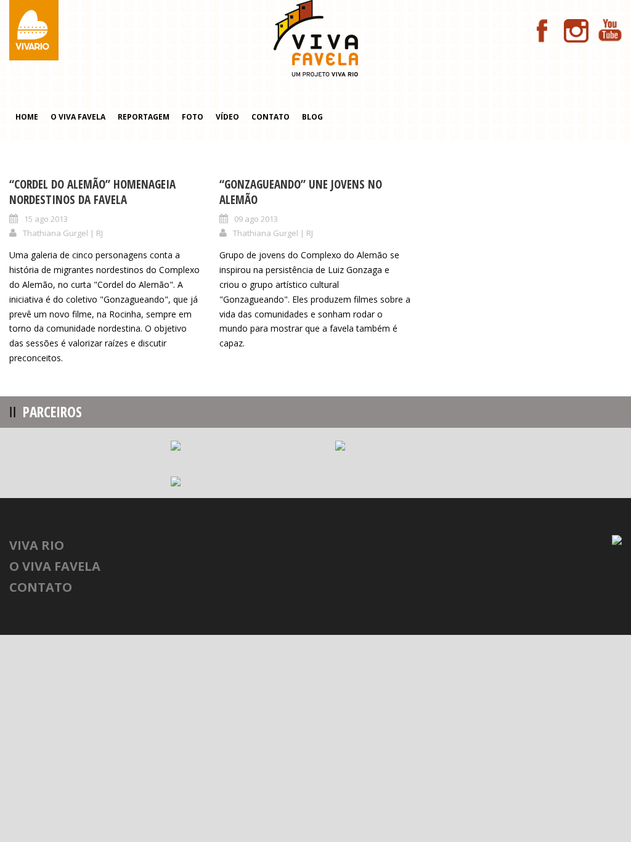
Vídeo (227, 117)
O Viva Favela (78, 117)
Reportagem (143, 117)
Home (26, 117)
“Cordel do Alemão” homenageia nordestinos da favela (92, 192)
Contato (270, 117)
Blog (312, 117)
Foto (192, 117)
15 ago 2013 (46, 218)
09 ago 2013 (256, 218)
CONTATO (40, 587)
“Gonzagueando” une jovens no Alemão (300, 192)
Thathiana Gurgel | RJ (63, 233)
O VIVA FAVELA (54, 566)
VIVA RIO (36, 545)
